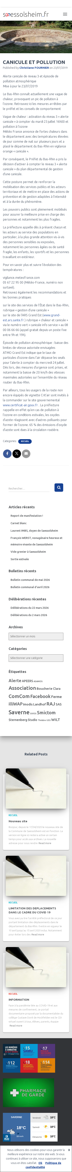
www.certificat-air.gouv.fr (20, 405)
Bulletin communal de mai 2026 (30, 579)
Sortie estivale (20, 559)
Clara (56, 688)
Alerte (15, 680)
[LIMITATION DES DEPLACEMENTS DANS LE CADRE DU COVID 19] (36, 875)
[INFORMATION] (36, 966)
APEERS (27, 681)
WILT (55, 720)
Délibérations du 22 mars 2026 (30, 607)
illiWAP (15, 704)
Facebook (40, 696)
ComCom (19, 696)
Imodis (28, 704)
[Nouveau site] (36, 788)
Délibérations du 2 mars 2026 (29, 615)
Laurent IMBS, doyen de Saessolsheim (34, 530)
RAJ (50, 703)
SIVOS (33, 713)
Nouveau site (18, 821)
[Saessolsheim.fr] (27, 14)
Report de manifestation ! (27, 515)
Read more (45, 843)
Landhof (39, 704)
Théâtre (42, 720)
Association (22, 688)
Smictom (46, 712)
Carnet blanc (18, 523)
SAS (59, 704)
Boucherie (44, 688)
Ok (40, 1163)
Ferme (56, 697)
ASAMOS (38, 681)
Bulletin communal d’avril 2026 (30, 587)
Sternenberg (18, 720)
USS (48, 720)
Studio (32, 720)
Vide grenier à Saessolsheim (28, 551)
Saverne (19, 712)
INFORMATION (19, 999)
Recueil (25, 441)
